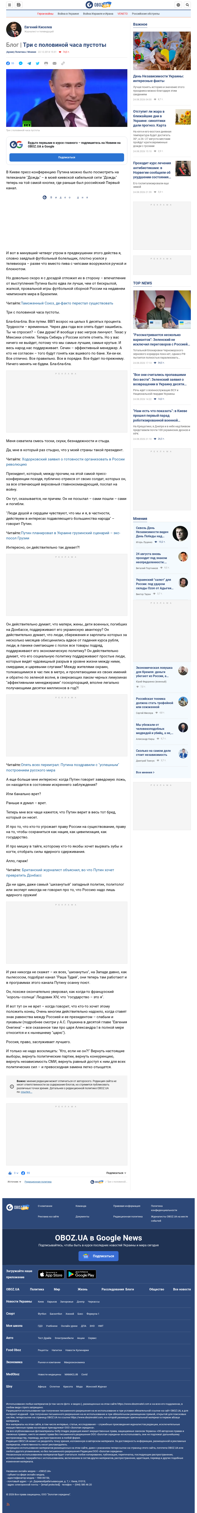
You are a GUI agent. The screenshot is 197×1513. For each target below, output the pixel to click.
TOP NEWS (142, 283)
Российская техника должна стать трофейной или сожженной (154, 703)
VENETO (123, 13)
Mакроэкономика (74, 1362)
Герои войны (45, 13)
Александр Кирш (145, 739)
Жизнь (83, 1289)
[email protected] (50, 1484)
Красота (68, 1386)
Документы (82, 1216)
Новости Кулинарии (77, 1350)
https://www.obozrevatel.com (133, 1403)
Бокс (80, 1313)
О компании (45, 1206)
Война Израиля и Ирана (98, 13)
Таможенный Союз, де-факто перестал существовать (67, 303)
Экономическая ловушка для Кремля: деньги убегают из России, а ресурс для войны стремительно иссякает (154, 672)
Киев (41, 1301)
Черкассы (94, 1301)
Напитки (57, 1350)
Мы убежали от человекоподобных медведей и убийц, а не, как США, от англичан (153, 729)
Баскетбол (56, 1313)
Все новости (182, 1289)
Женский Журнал (96, 1386)
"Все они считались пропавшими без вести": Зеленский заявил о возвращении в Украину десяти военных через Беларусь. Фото (159, 379)
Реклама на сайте (48, 1216)
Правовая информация (126, 1206)
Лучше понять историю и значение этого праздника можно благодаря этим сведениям (158, 90)
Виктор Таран (143, 594)
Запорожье (66, 1301)
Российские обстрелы (146, 13)
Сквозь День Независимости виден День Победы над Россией (152, 532)
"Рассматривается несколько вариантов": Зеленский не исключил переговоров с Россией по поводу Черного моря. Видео (160, 340)
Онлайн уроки (69, 1325)
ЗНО (92, 1325)
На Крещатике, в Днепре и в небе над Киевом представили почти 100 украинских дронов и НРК (161, 430)
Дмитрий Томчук (145, 760)
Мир (57, 1289)
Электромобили (64, 1338)
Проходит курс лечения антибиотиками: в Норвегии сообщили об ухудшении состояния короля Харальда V (152, 170)
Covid (84, 1374)
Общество (156, 1289)
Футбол (42, 1313)
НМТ (101, 1325)
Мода (79, 1386)
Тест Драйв (44, 1338)
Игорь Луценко (144, 542)
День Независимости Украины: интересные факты (158, 78)
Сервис (92, 1338)
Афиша (42, 1386)
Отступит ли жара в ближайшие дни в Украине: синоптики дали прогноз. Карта (149, 118)
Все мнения (144, 772)
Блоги (129, 1289)
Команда (81, 1206)
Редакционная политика (38, 1181)
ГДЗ (40, 1325)
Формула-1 (93, 1313)
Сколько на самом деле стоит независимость (153, 753)
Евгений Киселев (38, 27)
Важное (140, 24)
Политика (37, 1289)
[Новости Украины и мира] (97, 1182)
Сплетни (55, 1386)
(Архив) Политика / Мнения (21, 52)
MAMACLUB (71, 1374)
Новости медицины (49, 1374)
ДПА (83, 1325)
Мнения (140, 518)
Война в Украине (68, 13)
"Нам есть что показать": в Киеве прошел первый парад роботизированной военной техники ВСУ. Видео (160, 416)
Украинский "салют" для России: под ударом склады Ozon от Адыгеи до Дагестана (153, 584)
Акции (81, 1338)
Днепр (80, 1301)
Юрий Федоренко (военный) (151, 681)
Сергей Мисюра (144, 713)
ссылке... (26, 1091)
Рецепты (43, 1350)
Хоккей (70, 1313)
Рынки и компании (49, 1362)
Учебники (52, 1325)
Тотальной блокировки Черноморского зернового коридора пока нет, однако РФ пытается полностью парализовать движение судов (159, 354)
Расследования (113, 1289)
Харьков (52, 1301)
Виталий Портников (147, 568)
